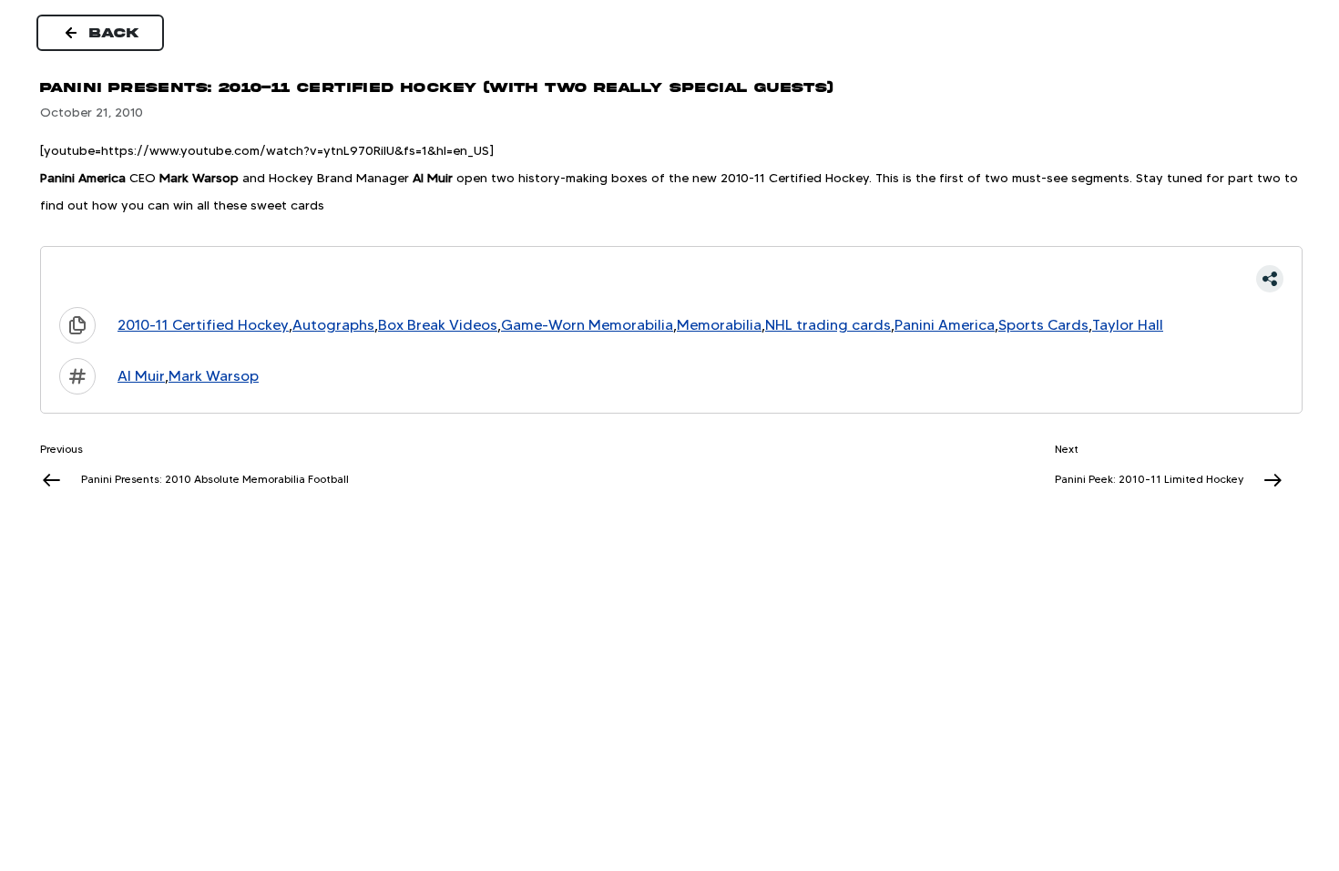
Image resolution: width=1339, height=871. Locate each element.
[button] (671, 278)
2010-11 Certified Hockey (203, 324)
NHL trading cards (828, 324)
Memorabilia (719, 324)
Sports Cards (1043, 324)
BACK (114, 33)
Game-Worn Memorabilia (587, 324)
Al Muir (141, 375)
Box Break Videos (437, 324)
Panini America (944, 324)
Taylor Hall (1127, 324)
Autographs (333, 324)
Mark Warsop (214, 375)
